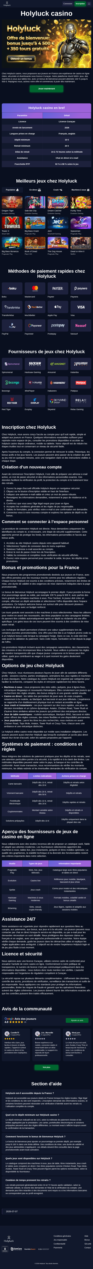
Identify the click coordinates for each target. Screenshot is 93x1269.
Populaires (10, 190)
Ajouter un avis (77, 1020)
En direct (33, 190)
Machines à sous (79, 190)
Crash (56, 190)
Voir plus (46, 1067)
